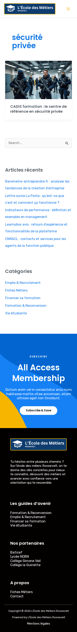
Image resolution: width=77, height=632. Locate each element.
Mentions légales (38, 623)
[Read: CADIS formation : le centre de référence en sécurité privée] (38, 80)
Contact (17, 596)
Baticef (16, 552)
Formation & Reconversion (25, 306)
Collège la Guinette (25, 565)
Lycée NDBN (19, 556)
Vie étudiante (16, 313)
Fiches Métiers (16, 290)
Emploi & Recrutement (23, 283)
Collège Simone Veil (25, 561)
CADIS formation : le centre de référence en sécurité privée (38, 109)
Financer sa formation (22, 298)
